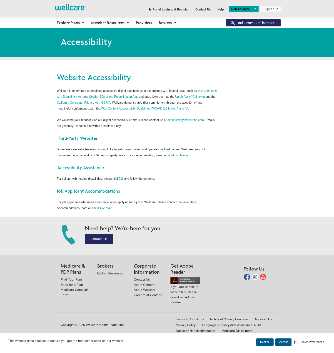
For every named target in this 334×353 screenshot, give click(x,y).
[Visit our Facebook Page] (247, 277)
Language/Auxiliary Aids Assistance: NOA (231, 325)
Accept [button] (283, 342)
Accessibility (263, 319)
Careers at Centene (148, 295)
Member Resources (108, 22)
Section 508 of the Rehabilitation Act (113, 96)
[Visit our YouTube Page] (263, 277)
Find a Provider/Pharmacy (256, 22)
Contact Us (203, 9)
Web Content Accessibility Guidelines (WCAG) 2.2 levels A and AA (145, 108)
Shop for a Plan (72, 284)
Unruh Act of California (190, 96)
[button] (309, 342)
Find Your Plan (71, 279)
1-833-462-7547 (102, 208)
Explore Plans (68, 22)
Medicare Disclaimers (237, 331)
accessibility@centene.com (185, 120)
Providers (144, 22)
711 (121, 178)
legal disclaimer (178, 155)
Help (220, 9)
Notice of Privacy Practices (229, 319)
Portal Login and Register (170, 9)
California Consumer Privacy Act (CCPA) (83, 102)
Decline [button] (265, 342)
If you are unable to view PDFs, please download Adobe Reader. (184, 294)
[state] (70, 7)
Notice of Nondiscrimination (195, 331)
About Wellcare (145, 290)
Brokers (165, 22)
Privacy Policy (186, 325)
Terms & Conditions (190, 319)
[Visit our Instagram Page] (255, 277)
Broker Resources (110, 273)
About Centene (144, 284)
